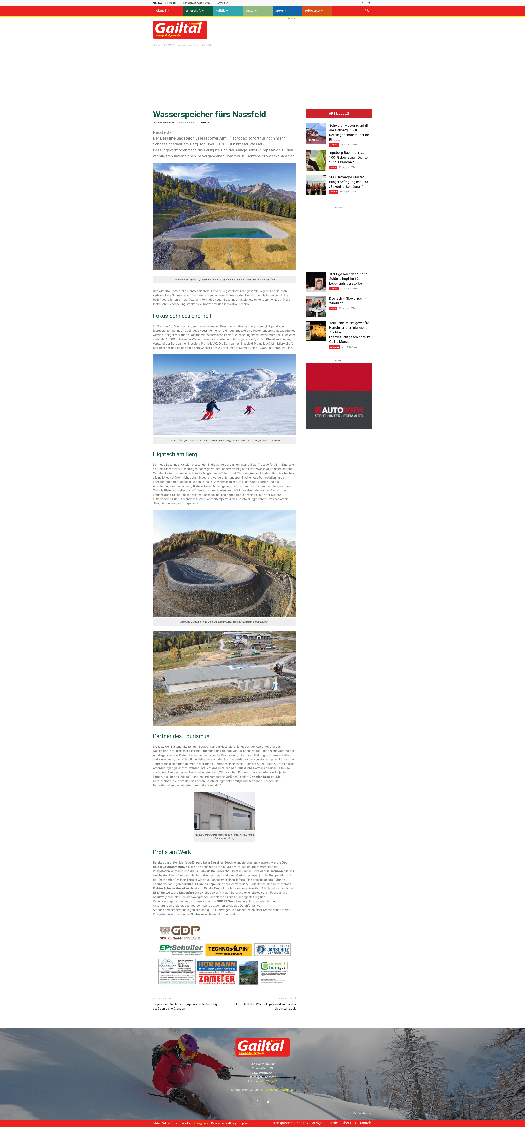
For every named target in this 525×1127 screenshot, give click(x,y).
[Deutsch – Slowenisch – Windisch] (316, 306)
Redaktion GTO (166, 122)
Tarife (333, 1123)
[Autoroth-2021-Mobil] (339, 428)
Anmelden (222, 2)
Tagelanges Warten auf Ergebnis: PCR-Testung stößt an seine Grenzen (185, 1006)
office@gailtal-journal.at (277, 1090)
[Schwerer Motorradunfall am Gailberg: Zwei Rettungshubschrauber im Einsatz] (316, 133)
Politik (220, 11)
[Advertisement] (291, 30)
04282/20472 (268, 1081)
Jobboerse (312, 11)
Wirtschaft (193, 11)
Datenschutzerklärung (224, 1123)
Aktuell (161, 11)
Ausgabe (318, 1123)
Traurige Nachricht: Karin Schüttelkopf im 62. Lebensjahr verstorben (348, 278)
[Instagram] (369, 3)
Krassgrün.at (201, 1123)
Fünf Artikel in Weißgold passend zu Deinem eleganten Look (266, 1006)
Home (156, 45)
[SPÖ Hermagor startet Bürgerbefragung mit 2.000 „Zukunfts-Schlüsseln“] (316, 185)
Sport (279, 11)
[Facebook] (362, 3)
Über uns (349, 1123)
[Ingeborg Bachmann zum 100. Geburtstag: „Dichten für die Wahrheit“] (316, 160)
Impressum (245, 1123)
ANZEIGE (169, 45)
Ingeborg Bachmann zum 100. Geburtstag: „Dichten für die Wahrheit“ (349, 157)
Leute (249, 11)
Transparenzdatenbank (290, 1123)
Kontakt (366, 1123)
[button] (367, 11)
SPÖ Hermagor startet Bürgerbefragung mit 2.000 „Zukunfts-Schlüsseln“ (350, 182)
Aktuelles (339, 113)
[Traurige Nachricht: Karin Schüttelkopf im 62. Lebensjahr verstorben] (316, 282)
